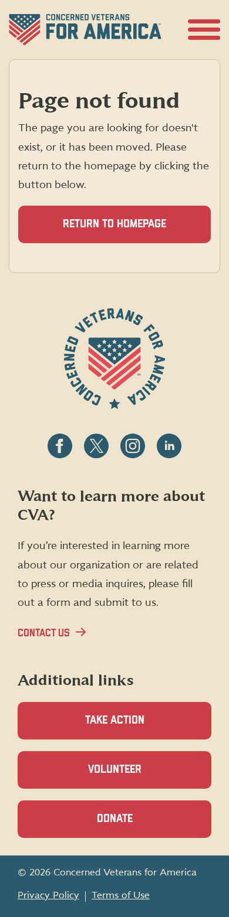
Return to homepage (114, 224)
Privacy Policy (48, 895)
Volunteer (135, 776)
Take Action (114, 720)
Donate (135, 825)
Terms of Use (121, 895)
